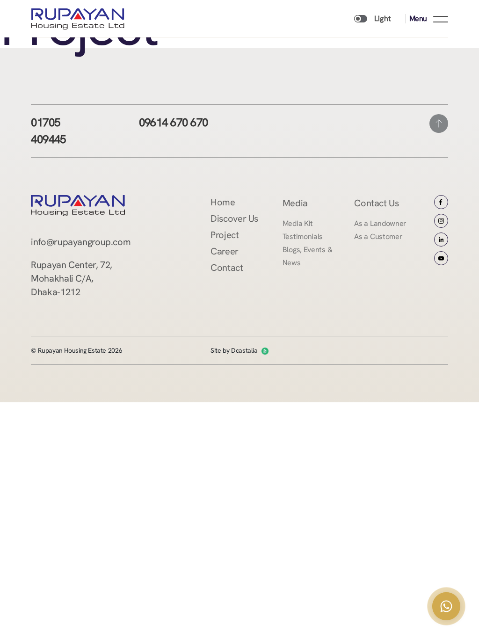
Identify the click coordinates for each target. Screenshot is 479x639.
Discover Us (234, 218)
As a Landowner (380, 223)
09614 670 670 (173, 122)
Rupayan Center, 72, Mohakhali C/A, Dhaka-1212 (71, 278)
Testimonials (303, 236)
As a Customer (378, 236)
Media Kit (298, 223)
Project (224, 235)
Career (224, 251)
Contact (226, 267)
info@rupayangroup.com (81, 242)
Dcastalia (245, 350)
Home (222, 202)
